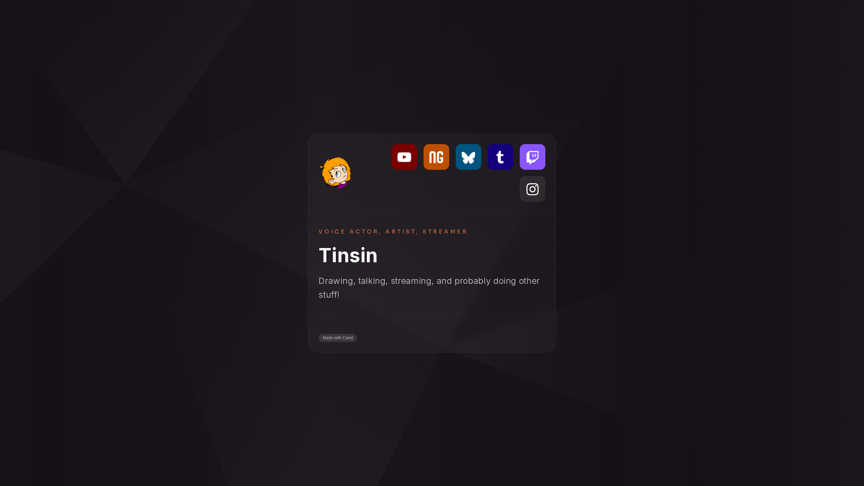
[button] (404, 157)
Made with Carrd (338, 337)
